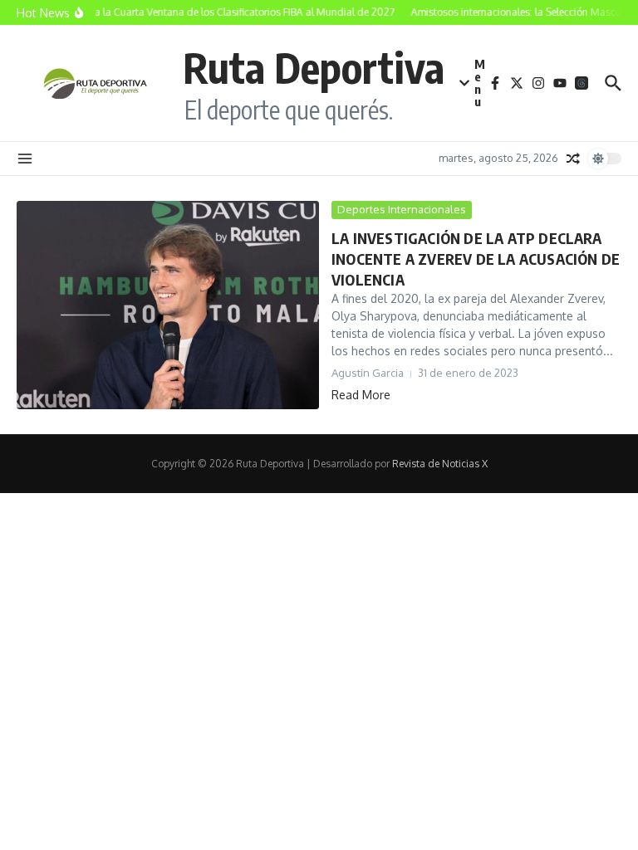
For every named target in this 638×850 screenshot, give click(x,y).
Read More (360, 395)
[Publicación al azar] (573, 158)
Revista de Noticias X (440, 463)
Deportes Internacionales (401, 209)
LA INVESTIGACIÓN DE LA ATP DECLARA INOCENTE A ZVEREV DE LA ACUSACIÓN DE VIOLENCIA (475, 258)
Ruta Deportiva (313, 67)
